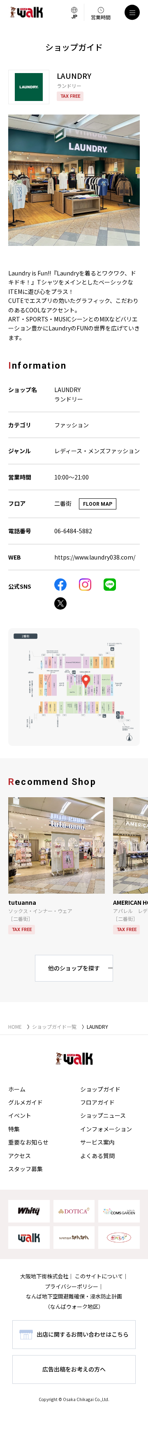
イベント (19, 1115)
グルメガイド (25, 1102)
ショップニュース (103, 1115)
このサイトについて (99, 1276)
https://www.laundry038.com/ (94, 557)
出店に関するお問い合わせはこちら (83, 1334)
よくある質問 (97, 1156)
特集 (14, 1129)
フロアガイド (97, 1102)
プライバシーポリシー (71, 1286)
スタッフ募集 (25, 1169)
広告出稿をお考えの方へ (74, 1369)
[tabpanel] (74, 180)
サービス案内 (97, 1142)
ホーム (16, 1089)
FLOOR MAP (97, 504)
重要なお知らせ (28, 1142)
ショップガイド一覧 (54, 1026)
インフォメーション (106, 1129)
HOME (15, 1026)
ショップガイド (100, 1089)
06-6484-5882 (73, 531)
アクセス (19, 1156)
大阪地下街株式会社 (44, 1276)
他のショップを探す (74, 968)
